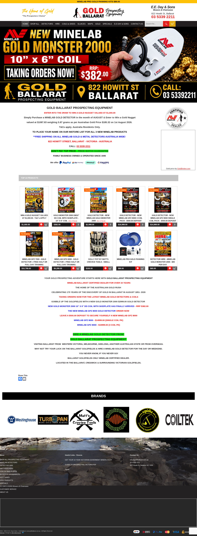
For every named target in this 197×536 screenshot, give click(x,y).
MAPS (90, 24)
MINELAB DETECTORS (8, 462)
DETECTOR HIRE (6, 465)
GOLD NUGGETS (6, 480)
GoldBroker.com (183, 169)
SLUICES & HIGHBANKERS (10, 474)
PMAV (67, 469)
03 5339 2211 (163, 16)
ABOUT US (4, 492)
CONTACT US (137, 24)
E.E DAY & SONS (121, 24)
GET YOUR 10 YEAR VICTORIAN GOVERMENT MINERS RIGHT (88, 460)
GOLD (97, 24)
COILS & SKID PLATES (8, 471)
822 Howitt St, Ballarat (162, 13)
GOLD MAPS (4, 477)
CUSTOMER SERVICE (8, 489)
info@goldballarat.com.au (139, 460)
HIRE (57, 24)
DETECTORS (47, 24)
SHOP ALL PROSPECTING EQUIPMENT (14, 459)
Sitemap (2, 532)
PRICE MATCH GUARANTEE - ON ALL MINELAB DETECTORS (107, 1)
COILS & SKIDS (68, 24)
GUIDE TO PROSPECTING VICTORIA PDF (80, 465)
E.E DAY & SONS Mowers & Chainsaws (14, 486)
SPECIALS (107, 24)
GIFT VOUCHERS (6, 468)
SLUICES (82, 24)
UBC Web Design (16, 532)
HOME (25, 24)
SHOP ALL (34, 24)
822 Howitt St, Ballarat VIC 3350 (141, 465)
